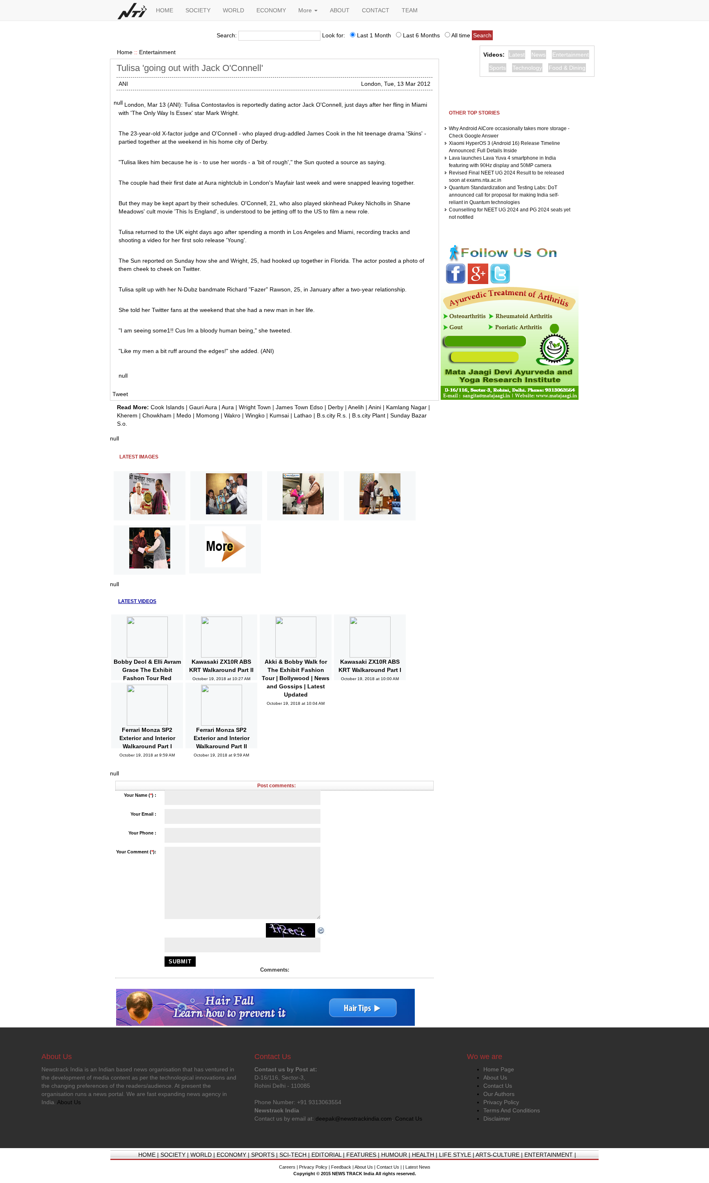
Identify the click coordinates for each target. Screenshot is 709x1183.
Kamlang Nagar (406, 407)
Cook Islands (167, 407)
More (305, 10)
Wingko (255, 415)
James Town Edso (299, 407)
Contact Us (497, 1085)
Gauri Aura (203, 407)
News (538, 54)
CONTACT (375, 10)
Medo (183, 415)
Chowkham (157, 415)
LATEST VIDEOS (137, 601)
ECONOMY (271, 10)
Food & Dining (567, 67)
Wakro (232, 415)
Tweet (120, 394)
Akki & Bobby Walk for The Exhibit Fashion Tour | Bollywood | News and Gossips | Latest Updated (295, 678)
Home (125, 52)
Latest (517, 54)
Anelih (356, 407)
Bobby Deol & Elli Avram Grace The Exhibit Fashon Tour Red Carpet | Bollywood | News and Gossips (147, 678)
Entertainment (157, 52)
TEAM (410, 10)
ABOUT (340, 10)
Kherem (127, 415)
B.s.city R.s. (332, 415)
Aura (228, 407)
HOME (164, 10)
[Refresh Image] (321, 930)
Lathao (303, 415)
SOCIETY (197, 10)
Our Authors (499, 1094)
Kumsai (279, 415)
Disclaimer (496, 1118)
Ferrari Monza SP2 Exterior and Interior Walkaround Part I (147, 738)
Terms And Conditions (511, 1110)
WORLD (233, 10)
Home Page (498, 1069)
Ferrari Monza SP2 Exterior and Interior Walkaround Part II (221, 738)
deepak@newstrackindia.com (354, 1118)
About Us (495, 1077)
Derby (335, 407)
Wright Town (255, 407)
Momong (207, 415)
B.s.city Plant (368, 415)
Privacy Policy (501, 1102)
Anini (374, 407)
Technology (527, 67)
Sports (497, 67)
